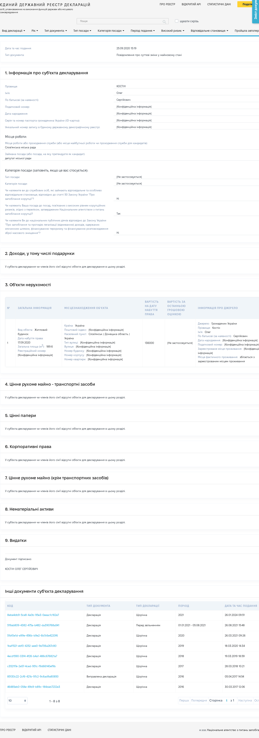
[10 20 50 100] (17, 700)
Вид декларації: (12, 30)
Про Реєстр (167, 4)
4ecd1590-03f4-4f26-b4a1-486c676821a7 (32, 656)
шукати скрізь (189, 21)
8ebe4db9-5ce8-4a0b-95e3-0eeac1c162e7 (33, 614)
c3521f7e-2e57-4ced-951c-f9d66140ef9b (31, 666)
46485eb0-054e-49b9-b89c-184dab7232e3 (33, 686)
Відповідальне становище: (208, 30)
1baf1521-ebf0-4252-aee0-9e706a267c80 (31, 645)
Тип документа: (55, 30)
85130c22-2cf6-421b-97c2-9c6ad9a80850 (32, 676)
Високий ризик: (171, 30)
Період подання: (142, 30)
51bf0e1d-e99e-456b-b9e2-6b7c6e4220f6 (32, 635)
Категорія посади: (110, 30)
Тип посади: (81, 30)
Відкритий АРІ (191, 4)
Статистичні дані (219, 4)
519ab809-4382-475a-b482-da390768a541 (33, 625)
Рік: (34, 30)
